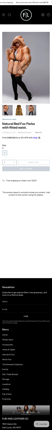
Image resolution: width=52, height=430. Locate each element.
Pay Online (7, 394)
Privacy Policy (42, 321)
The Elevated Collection (12, 364)
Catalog (5, 389)
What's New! (7, 339)
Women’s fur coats (9, 119)
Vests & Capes (8, 349)
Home (5, 335)
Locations (6, 384)
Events (5, 369)
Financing (6, 399)
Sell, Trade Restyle (10, 374)
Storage (5, 379)
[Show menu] (3, 14)
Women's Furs (8, 354)
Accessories (7, 344)
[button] (9, 14)
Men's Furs (7, 359)
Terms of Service (7, 323)
